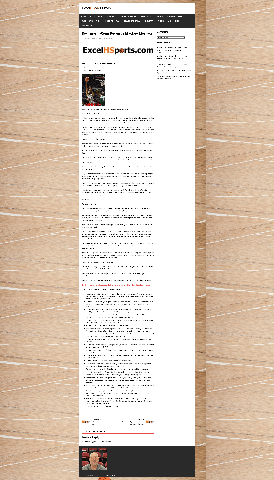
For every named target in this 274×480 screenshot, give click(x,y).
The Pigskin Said (164, 21)
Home (83, 16)
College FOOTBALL (174, 16)
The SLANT (149, 21)
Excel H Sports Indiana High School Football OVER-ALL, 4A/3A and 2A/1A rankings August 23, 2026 (174, 50)
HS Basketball (96, 16)
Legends (159, 16)
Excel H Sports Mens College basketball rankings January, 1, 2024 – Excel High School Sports (116, 285)
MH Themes (111, 475)
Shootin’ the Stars (112, 21)
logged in (94, 442)
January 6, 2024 (90, 38)
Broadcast (104, 38)
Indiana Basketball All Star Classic (136, 16)
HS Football (111, 16)
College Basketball (132, 21)
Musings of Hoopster (90, 21)
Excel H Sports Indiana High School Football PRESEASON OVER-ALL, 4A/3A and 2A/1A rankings (172, 58)
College (111, 38)
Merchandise (86, 26)
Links (177, 21)
